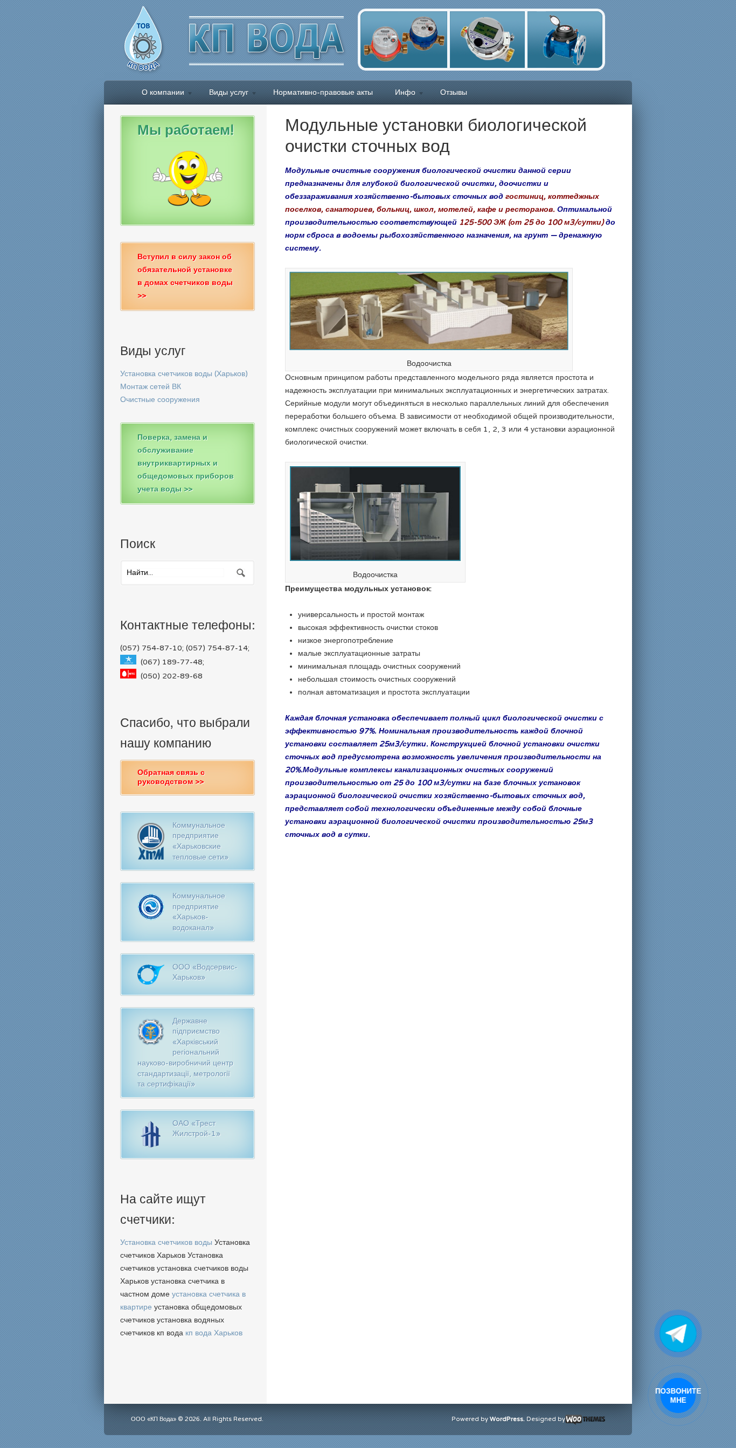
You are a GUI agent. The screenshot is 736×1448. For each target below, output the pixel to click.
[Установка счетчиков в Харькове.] (357, 70)
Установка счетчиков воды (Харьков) (184, 373)
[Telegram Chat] (678, 1333)
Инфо (399, 94)
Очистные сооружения (160, 399)
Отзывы (453, 92)
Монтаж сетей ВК (150, 386)
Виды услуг (223, 94)
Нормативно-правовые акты (323, 92)
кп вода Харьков (213, 1333)
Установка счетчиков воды (166, 1242)
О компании (157, 94)
